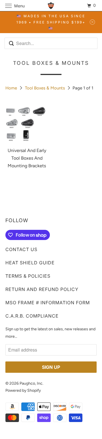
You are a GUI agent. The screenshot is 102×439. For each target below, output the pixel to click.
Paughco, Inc (31, 383)
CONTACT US (21, 249)
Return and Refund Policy (41, 289)
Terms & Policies (27, 276)
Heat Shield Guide (30, 262)
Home (11, 88)
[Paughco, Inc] (51, 5)
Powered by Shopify (23, 390)
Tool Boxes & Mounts (45, 88)
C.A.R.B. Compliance (32, 316)
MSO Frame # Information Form (47, 302)
